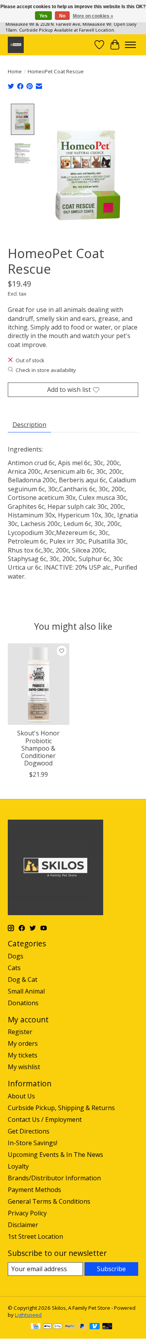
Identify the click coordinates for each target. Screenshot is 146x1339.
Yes (43, 16)
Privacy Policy (27, 1213)
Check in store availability (46, 370)
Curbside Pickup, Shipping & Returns (61, 1107)
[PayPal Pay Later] (82, 1327)
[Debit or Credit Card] (107, 1327)
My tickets (22, 1055)
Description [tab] (29, 424)
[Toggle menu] (130, 45)
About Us (21, 1096)
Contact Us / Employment (45, 1119)
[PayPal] (70, 1327)
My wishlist (24, 1067)
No (62, 16)
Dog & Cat (22, 979)
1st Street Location (35, 1236)
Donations (23, 1003)
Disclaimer (23, 1224)
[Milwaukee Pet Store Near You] (16, 45)
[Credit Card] (35, 1327)
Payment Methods (34, 1189)
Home (15, 71)
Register (20, 1031)
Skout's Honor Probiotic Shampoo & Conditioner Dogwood (38, 748)
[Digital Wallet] (52, 1327)
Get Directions (28, 1131)
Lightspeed (28, 1314)
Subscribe (111, 1269)
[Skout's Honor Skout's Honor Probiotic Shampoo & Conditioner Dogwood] (38, 684)
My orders (23, 1043)
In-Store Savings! (32, 1143)
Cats (14, 968)
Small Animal (26, 991)
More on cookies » (93, 16)
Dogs (15, 956)
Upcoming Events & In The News (55, 1154)
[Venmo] (95, 1327)
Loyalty (18, 1166)
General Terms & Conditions (49, 1201)
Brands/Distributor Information (54, 1178)
